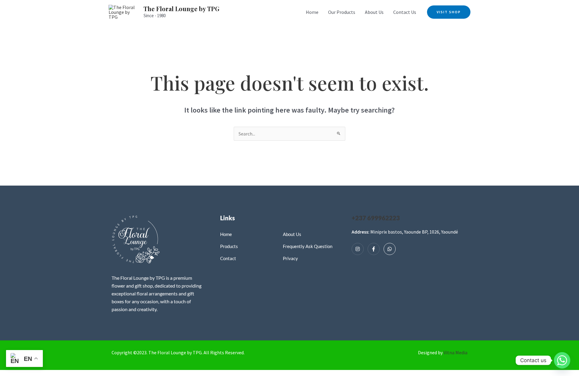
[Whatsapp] (390, 249)
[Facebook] (374, 249)
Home (312, 12)
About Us (374, 12)
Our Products (341, 12)
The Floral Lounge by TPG (182, 9)
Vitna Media (455, 352)
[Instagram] (358, 249)
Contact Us (404, 12)
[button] (448, 12)
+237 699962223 (376, 217)
